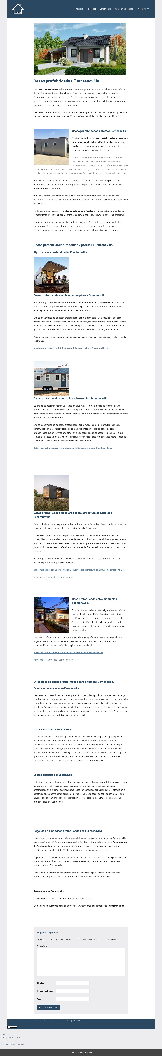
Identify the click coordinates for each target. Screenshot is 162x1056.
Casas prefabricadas (124, 8)
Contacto (142, 8)
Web (39, 999)
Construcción (105, 8)
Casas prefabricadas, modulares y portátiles (53, 1021)
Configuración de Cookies (13, 1044)
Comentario (42, 946)
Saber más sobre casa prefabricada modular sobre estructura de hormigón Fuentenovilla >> (79, 569)
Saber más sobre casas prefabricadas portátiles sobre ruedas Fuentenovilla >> (73, 447)
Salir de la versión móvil (81, 1052)
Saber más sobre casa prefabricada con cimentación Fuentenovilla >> (68, 652)
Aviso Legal (7, 1034)
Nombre (41, 983)
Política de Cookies (11, 1041)
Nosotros (92, 8)
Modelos (79, 8)
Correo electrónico (45, 991)
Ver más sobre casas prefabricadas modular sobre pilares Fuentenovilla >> (71, 348)
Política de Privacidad (11, 1037)
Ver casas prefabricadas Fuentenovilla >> (53, 577)
